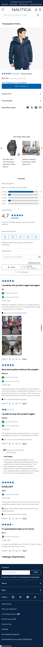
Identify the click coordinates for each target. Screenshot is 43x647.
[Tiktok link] (35, 597)
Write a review (26, 73)
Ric (3, 289)
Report (24, 359)
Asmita (4, 418)
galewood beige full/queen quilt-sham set (29, 161)
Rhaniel (5, 373)
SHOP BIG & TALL (23, 4)
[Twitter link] (20, 597)
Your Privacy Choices (9, 614)
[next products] (41, 148)
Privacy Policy (35, 577)
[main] (21, 290)
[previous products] (2, 148)
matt (4, 491)
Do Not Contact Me (9, 619)
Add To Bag (21, 86)
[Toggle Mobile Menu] (3, 9)
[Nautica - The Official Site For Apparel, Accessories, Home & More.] (21, 9)
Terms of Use (24, 577)
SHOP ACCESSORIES (36, 4)
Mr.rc (4, 533)
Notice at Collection (9, 609)
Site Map (5, 629)
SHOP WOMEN (13, 4)
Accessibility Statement (10, 634)
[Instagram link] (13, 597)
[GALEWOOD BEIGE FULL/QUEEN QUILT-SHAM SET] (31, 148)
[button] (5, 237)
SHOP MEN (4, 4)
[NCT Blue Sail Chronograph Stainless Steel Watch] (12, 148)
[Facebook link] (28, 597)
